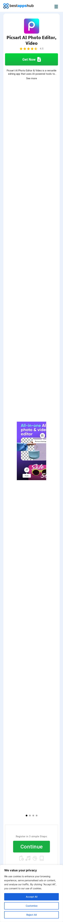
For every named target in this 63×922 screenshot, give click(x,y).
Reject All (31, 914)
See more (31, 78)
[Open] (57, 7)
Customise (31, 905)
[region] (31, 893)
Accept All (31, 896)
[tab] (26, 815)
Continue (31, 846)
